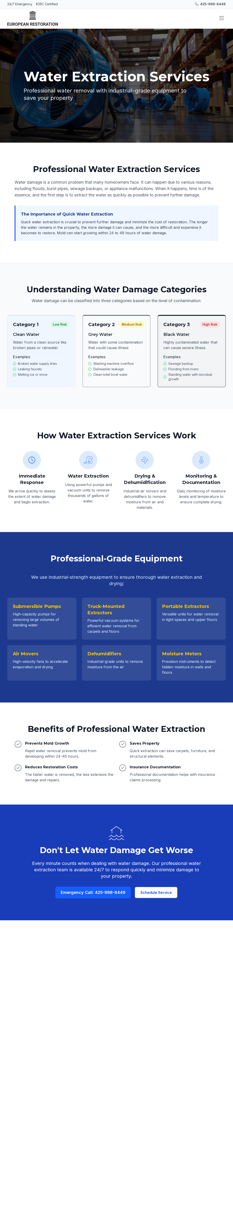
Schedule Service (156, 892)
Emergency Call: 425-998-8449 (93, 892)
